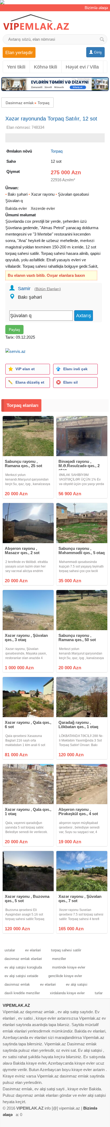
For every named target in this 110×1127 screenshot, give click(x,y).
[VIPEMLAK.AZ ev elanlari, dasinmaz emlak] (36, 22)
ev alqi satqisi (76, 984)
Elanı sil (70, 382)
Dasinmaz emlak (20, 103)
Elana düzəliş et (29, 382)
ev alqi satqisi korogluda (23, 967)
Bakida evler (16, 208)
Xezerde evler (43, 208)
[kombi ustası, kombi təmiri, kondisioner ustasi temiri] (55, 2)
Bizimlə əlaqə (96, 7)
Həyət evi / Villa (82, 67)
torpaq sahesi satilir (66, 950)
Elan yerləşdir (19, 52)
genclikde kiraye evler (65, 976)
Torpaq (43, 103)
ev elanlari (33, 950)
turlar (99, 993)
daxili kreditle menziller (22, 993)
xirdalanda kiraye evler (67, 993)
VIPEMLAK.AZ (16, 1005)
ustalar (10, 950)
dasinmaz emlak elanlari (23, 959)
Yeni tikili (16, 67)
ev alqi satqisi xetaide (21, 976)
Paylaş (14, 329)
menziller (59, 959)
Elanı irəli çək (75, 369)
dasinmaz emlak (17, 984)
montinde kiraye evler (68, 967)
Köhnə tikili (45, 67)
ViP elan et (25, 369)
